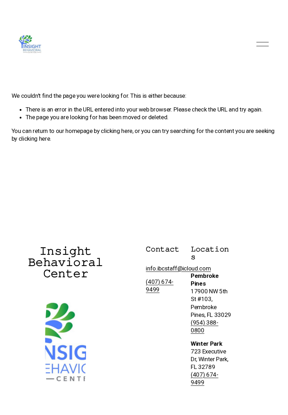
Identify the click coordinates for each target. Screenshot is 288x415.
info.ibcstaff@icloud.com (178, 268)
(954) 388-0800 (204, 326)
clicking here (116, 130)
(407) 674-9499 (204, 378)
